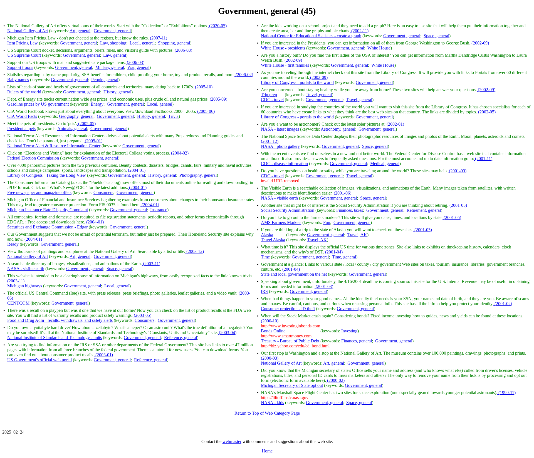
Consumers (103, 192)
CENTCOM (18, 303)
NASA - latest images (280, 129)
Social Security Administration (287, 210)
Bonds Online (273, 330)
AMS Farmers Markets (281, 222)
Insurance (158, 209)
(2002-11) (359, 30)
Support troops (20, 67)
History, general (117, 91)
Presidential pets (21, 128)
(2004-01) (136, 170)
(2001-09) (457, 170)
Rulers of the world (24, 91)
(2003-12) (194, 251)
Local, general (142, 43)
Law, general (114, 55)
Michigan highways (24, 285)
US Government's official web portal (39, 359)
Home (267, 451)
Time (265, 257)
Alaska (267, 234)
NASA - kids (272, 402)
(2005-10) (203, 86)
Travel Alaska (273, 239)
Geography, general (76, 116)
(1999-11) (506, 392)
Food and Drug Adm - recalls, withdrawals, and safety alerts (60, 320)
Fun (326, 222)
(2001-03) (324, 286)
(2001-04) (333, 252)
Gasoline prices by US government (38, 104)
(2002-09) (479, 43)
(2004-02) (179, 153)
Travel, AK (357, 234)
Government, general (112, 30)
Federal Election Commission (33, 158)
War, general (138, 67)
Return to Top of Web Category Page (267, 413)
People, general (104, 79)
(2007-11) (158, 38)
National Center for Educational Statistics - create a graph (311, 35)
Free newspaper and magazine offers (39, 192)
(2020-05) (217, 25)
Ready (13, 244)
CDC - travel (272, 99)
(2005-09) (218, 99)
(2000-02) (335, 380)
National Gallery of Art (27, 30)
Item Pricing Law (22, 43)
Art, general (80, 30)
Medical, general (384, 163)
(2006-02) (243, 74)
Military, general (109, 67)
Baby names (18, 79)
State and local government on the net (294, 274)
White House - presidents (283, 48)
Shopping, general (174, 43)
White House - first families (285, 65)
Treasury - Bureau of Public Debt (290, 340)
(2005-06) (205, 111)
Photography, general (198, 175)
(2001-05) (457, 205)
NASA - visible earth (25, 268)
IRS (264, 291)
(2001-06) (342, 193)
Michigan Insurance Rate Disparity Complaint (47, 209)
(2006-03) (183, 50)
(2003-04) (227, 332)
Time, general (344, 257)
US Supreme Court (24, 55)
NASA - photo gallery (280, 146)
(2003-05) (142, 315)
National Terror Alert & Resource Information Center (53, 145)
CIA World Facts (22, 116)
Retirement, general (424, 210)
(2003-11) (151, 263)
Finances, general (356, 340)
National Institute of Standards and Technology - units (54, 337)
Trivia (173, 116)
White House (378, 48)
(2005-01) (93, 140)
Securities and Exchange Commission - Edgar (47, 227)
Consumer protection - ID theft (288, 308)
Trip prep (269, 94)
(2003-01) (103, 354)
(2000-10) (269, 320)
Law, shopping (113, 43)
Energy (97, 104)
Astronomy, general (338, 129)
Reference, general (180, 337)
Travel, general (319, 94)
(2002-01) (394, 124)
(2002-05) (486, 111)
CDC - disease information (284, 163)
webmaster (231, 441)
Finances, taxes (349, 210)
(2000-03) (269, 358)
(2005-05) (86, 123)
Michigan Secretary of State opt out (292, 385)
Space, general (119, 268)
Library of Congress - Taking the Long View (46, 175)
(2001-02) (502, 303)
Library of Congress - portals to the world (297, 82)
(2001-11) (483, 158)
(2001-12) (269, 141)
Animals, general (72, 128)
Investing (349, 330)
